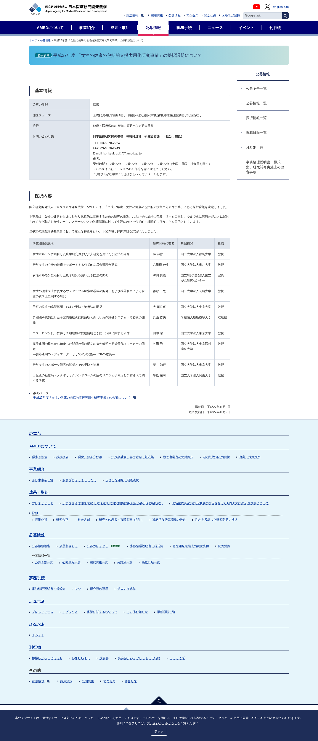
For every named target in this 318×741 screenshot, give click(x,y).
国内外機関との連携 (216, 457)
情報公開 (41, 519)
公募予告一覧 (44, 562)
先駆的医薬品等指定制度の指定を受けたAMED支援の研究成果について (220, 503)
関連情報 (224, 546)
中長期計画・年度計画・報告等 (132, 457)
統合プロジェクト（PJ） (79, 480)
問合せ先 (210, 15)
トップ (33, 40)
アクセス (192, 15)
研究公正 (62, 519)
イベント (37, 624)
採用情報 (157, 15)
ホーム (35, 433)
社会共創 (84, 519)
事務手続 (37, 578)
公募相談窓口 (68, 546)
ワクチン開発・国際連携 (122, 480)
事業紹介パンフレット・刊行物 (139, 658)
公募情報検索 (41, 546)
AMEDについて (42, 446)
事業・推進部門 (249, 457)
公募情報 (45, 40)
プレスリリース (42, 503)
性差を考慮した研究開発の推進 (216, 519)
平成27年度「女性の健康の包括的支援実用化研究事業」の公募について (81, 397)
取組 (35, 513)
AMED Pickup (81, 658)
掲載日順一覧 (151, 562)
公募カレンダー (102, 546)
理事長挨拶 (39, 457)
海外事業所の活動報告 (178, 457)
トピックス (70, 612)
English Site (281, 6)
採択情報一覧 (99, 562)
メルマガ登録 (231, 15)
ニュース (37, 601)
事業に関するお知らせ (102, 612)
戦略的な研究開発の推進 (169, 519)
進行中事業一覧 (42, 480)
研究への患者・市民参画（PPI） (121, 519)
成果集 (104, 658)
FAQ (78, 588)
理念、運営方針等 (90, 457)
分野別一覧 (124, 562)
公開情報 (175, 15)
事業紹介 (37, 469)
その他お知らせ (137, 612)
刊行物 (35, 647)
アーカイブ (177, 658)
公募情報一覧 (71, 562)
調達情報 (132, 15)
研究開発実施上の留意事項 (191, 546)
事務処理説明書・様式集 (146, 546)
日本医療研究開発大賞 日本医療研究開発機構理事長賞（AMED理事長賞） (113, 503)
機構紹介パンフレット (47, 658)
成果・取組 (39, 492)
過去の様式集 (126, 588)
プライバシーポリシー (162, 723)
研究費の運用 (99, 588)
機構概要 (62, 457)
